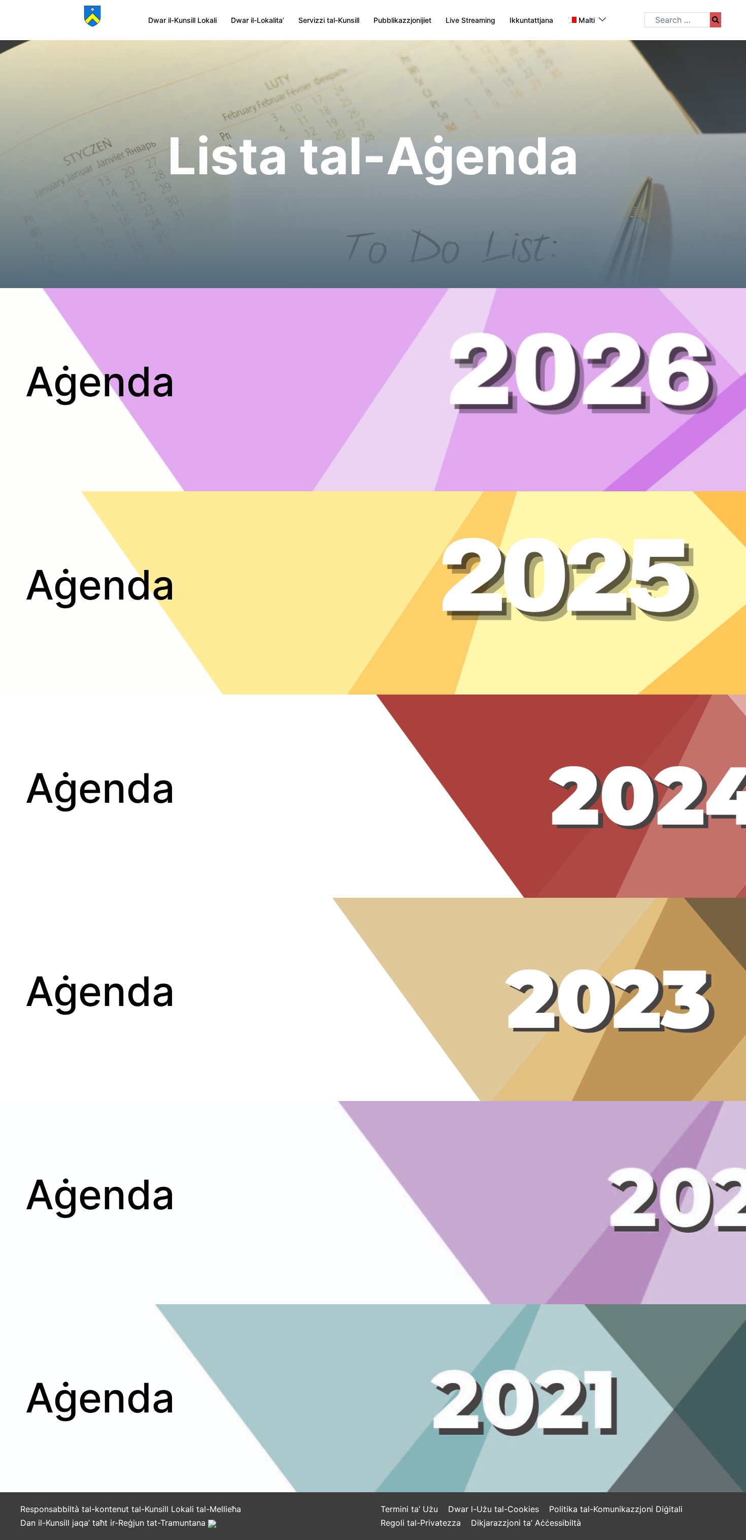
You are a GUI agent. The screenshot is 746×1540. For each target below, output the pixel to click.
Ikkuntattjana (531, 20)
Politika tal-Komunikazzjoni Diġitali (616, 1509)
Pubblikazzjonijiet (402, 20)
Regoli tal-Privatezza (421, 1523)
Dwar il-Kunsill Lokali (182, 20)
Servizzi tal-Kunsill (328, 20)
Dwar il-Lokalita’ (257, 20)
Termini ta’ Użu (409, 1509)
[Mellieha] (92, 19)
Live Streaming (470, 20)
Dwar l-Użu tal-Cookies (493, 1509)
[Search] (715, 19)
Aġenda (100, 381)
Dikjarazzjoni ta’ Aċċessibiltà (526, 1523)
